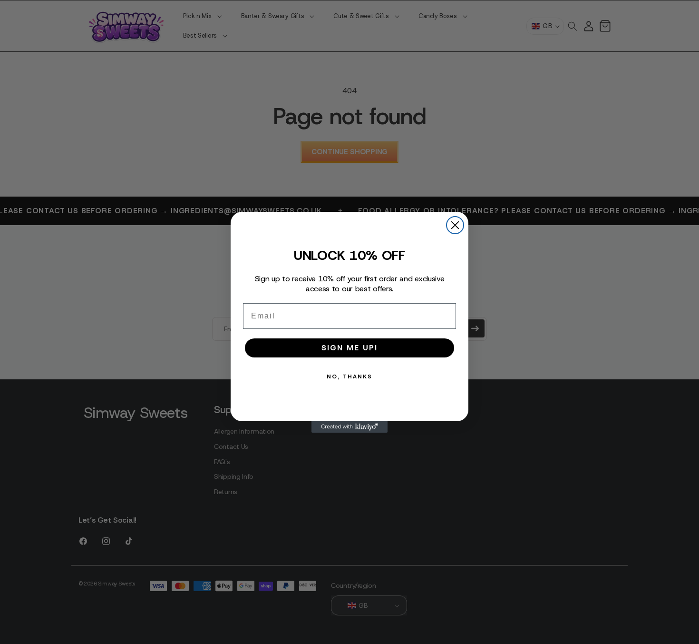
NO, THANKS (349, 376)
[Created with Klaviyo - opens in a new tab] (349, 427)
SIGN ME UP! (349, 348)
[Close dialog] (455, 225)
